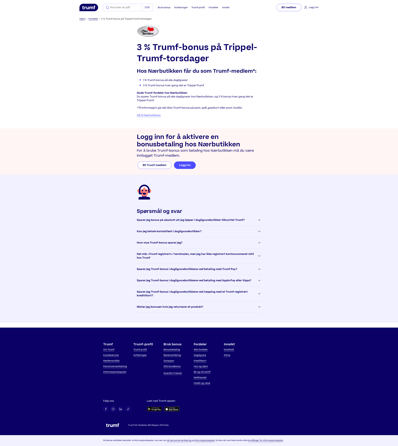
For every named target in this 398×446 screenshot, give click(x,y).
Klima (227, 355)
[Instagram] (113, 409)
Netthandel (200, 377)
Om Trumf (108, 349)
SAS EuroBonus (172, 366)
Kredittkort (200, 360)
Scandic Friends (173, 373)
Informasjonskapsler (114, 372)
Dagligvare (200, 355)
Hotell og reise (202, 383)
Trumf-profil (198, 7)
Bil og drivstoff (202, 372)
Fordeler (213, 7)
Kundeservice (111, 355)
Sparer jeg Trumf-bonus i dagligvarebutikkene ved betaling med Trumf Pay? (187, 269)
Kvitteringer (181, 7)
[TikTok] (128, 409)
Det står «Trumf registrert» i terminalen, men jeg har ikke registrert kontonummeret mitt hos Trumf (195, 256)
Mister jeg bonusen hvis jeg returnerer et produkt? (170, 307)
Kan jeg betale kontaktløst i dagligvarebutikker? (169, 231)
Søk (147, 7)
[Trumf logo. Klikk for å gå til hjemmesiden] (88, 7)
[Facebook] (105, 409)
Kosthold (229, 349)
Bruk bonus (164, 7)
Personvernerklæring (115, 366)
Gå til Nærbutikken (149, 115)
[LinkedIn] (120, 409)
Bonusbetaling (172, 349)
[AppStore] (171, 409)
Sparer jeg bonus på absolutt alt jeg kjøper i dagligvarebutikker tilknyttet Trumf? (191, 220)
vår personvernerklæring (179, 440)
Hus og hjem (201, 366)
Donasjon (169, 360)
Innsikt (225, 7)
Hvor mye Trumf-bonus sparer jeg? (159, 243)
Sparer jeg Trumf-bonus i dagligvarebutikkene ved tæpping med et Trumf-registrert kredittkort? (192, 293)
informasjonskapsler (205, 440)
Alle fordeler (201, 349)
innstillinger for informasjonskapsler (265, 440)
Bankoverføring (172, 355)
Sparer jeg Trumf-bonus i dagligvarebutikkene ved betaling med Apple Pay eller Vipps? (194, 280)
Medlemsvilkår (111, 360)
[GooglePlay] (154, 409)
